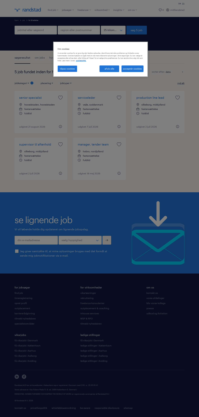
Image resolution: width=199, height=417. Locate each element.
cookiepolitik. (81, 61)
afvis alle (109, 68)
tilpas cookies (67, 68)
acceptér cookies (132, 68)
